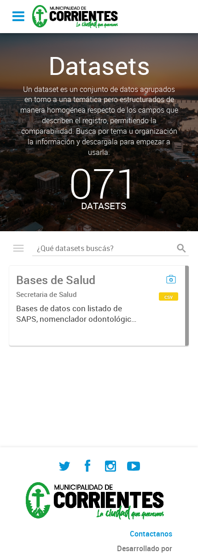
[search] (181, 248)
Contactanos (151, 534)
